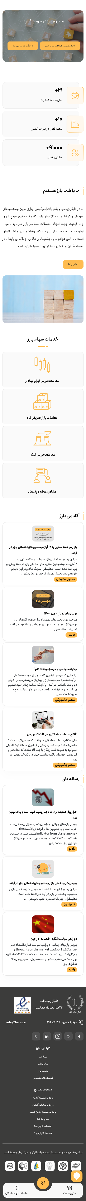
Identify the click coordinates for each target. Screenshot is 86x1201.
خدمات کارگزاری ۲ (43, 1133)
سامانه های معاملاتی (16, 1193)
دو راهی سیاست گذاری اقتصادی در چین (53, 939)
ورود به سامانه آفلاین (43, 1105)
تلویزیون (69, 904)
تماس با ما (73, 264)
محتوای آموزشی (65, 699)
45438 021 (53, 1022)
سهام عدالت (43, 1119)
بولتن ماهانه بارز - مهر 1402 (60, 613)
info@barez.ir (16, 1022)
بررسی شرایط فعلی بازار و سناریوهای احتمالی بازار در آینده (43, 883)
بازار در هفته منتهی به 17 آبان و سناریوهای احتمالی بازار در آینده (43, 550)
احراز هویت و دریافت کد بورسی (60, 46)
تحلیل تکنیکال (65, 579)
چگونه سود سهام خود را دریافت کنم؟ (55, 669)
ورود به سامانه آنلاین (43, 1098)
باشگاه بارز (43, 1071)
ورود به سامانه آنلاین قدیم (43, 1112)
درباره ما (43, 1057)
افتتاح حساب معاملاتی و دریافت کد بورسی (52, 734)
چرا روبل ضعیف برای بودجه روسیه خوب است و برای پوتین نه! (43, 815)
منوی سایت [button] (69, 1193)
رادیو (72, 848)
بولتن (71, 634)
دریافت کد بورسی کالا (23, 46)
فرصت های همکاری (43, 1078)
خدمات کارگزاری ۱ (43, 1126)
